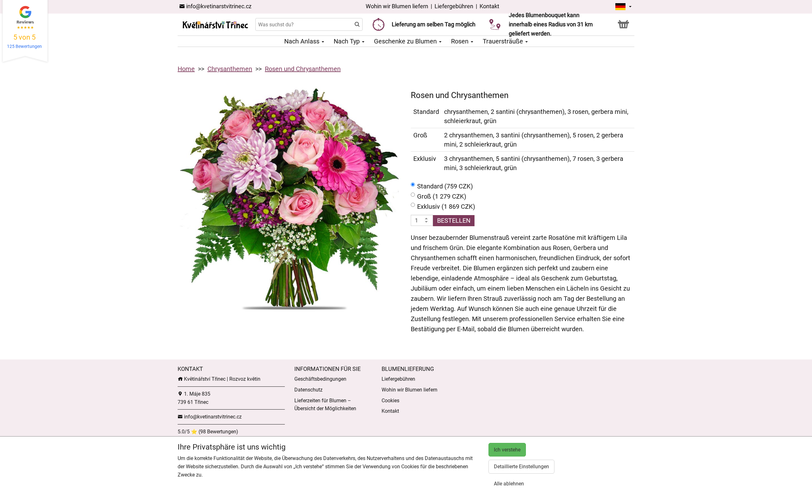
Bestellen (453, 220)
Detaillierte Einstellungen (521, 467)
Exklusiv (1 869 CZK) (446, 206)
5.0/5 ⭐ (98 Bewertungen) (208, 432)
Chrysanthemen (229, 69)
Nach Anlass (302, 41)
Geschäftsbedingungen (320, 379)
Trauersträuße (504, 41)
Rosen (460, 41)
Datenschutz (308, 390)
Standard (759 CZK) (445, 186)
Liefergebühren (454, 6)
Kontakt (489, 6)
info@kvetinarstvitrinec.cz (218, 6)
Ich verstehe (507, 450)
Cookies (390, 401)
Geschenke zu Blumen (406, 41)
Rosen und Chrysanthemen (303, 69)
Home (186, 69)
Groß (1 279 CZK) (441, 196)
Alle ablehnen (509, 484)
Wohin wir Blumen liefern (397, 6)
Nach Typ (347, 41)
